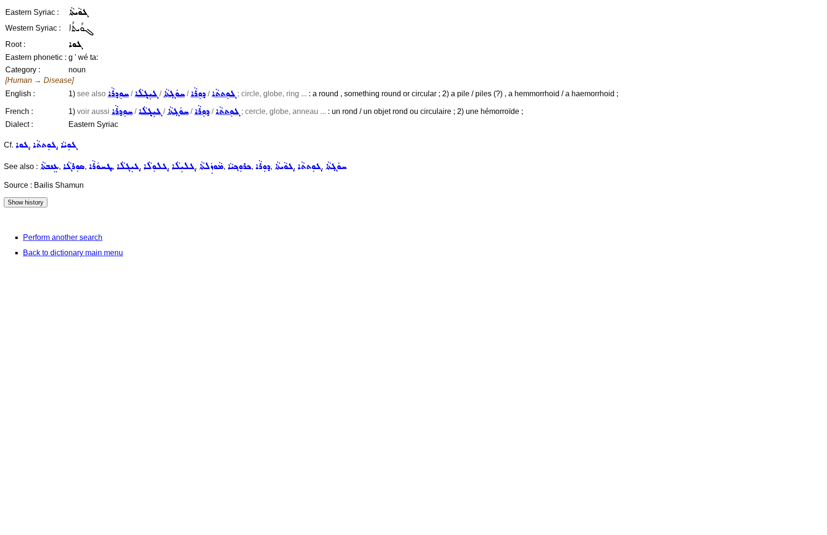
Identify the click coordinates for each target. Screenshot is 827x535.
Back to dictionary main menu (73, 253)
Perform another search (62, 237)
